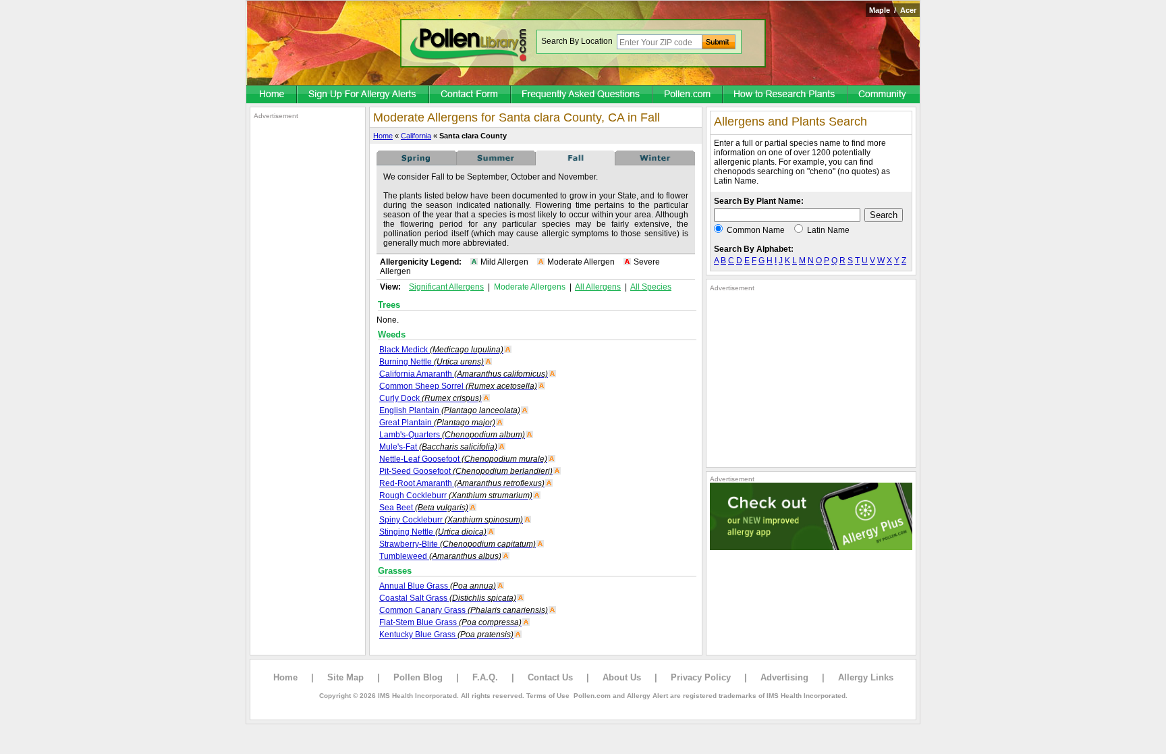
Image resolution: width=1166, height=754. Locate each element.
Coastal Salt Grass (447, 598)
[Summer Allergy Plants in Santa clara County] (496, 162)
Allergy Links (865, 677)
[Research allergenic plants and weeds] (272, 95)
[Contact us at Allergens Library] (470, 95)
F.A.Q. (485, 677)
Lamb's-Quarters (452, 434)
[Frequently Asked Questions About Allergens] (582, 95)
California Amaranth (463, 374)
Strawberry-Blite (457, 544)
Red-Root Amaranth (462, 483)
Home (383, 136)
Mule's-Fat (438, 447)
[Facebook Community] (884, 95)
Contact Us (550, 677)
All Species (650, 287)
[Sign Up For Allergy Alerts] (364, 95)
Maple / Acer (892, 10)
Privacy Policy (701, 677)
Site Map (345, 677)
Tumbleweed (440, 556)
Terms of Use (548, 695)
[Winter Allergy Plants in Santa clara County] (655, 162)
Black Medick (441, 349)
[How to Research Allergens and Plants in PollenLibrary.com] (785, 95)
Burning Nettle (431, 362)
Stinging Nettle (433, 532)
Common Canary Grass (463, 610)
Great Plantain (437, 422)
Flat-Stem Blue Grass (450, 622)
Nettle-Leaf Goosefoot (463, 459)
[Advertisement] (308, 322)
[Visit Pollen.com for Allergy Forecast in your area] (688, 95)
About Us (622, 677)
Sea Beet (423, 507)
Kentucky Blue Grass (446, 634)
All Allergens (598, 287)
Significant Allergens (446, 287)
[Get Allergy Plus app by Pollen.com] (811, 547)
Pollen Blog (418, 677)
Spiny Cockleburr (451, 519)
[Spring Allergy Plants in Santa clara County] (416, 162)
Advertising (784, 677)
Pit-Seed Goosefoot (466, 471)
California (416, 136)
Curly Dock (430, 398)
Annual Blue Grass (437, 586)
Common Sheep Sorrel (458, 386)
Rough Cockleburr (455, 495)
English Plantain (449, 410)
